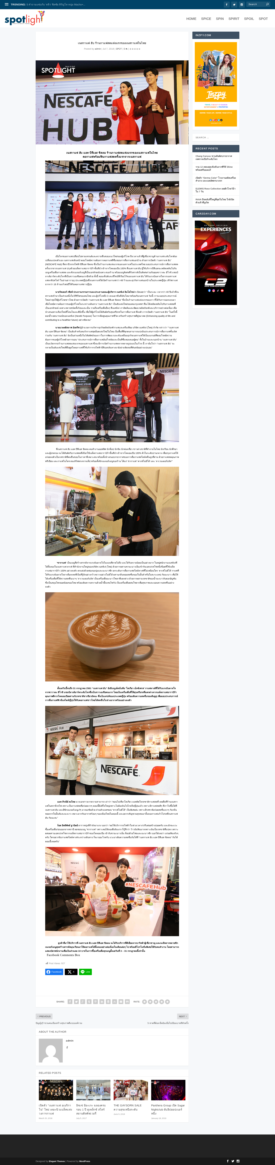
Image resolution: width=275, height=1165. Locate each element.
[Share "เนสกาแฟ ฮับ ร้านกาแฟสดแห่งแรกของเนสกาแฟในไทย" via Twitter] (76, 1001)
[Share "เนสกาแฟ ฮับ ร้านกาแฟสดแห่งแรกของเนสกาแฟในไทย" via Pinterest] (95, 1001)
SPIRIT (234, 18)
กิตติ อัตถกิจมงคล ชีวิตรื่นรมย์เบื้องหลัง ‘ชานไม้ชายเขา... (58, 4)
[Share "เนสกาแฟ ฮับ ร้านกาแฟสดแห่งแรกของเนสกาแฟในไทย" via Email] (121, 1001)
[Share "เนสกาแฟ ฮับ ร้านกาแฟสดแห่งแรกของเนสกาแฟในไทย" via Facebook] (70, 1001)
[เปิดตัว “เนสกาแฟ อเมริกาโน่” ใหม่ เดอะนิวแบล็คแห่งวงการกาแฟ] (56, 1090)
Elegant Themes (57, 1161)
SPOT (263, 18)
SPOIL (249, 18)
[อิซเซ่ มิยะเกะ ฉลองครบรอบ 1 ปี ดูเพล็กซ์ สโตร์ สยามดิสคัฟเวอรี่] (93, 1090)
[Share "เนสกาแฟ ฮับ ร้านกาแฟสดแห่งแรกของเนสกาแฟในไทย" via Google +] (83, 1001)
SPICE (206, 18)
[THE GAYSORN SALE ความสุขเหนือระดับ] (131, 1090)
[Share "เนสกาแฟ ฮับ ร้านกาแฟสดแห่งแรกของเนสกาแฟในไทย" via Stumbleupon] (114, 1001)
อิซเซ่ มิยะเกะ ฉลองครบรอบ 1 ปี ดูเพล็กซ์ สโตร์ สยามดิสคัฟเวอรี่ (91, 1109)
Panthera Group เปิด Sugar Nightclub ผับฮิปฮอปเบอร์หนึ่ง (168, 1109)
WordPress (84, 1161)
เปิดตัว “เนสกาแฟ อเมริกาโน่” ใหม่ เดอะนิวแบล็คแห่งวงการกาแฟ (55, 1109)
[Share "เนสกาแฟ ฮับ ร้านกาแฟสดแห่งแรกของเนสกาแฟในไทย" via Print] (127, 1001)
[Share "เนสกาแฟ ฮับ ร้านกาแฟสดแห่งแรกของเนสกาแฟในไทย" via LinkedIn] (102, 1001)
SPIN (220, 18)
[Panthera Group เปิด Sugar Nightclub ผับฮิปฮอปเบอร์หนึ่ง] (168, 1090)
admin (98, 49)
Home (191, 18)
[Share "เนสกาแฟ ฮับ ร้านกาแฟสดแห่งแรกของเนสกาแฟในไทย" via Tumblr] (89, 1001)
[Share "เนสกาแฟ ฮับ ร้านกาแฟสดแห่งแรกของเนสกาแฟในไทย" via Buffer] (108, 1001)
